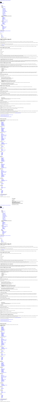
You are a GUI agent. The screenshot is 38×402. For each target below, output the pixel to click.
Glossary (2, 378)
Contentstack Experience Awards (4, 180)
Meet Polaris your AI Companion (14, 203)
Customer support (2, 385)
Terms (1, 399)
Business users (2, 364)
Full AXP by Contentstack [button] (3, 194)
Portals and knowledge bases (3, 167)
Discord (2, 397)
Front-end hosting (4, 215)
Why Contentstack (4, 231)
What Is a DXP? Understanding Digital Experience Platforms (6, 116)
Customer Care (2, 384)
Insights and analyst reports (3, 172)
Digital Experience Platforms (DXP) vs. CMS (5, 115)
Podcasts (2, 173)
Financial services (2, 164)
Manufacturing (2, 165)
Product (2, 5)
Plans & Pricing (2, 161)
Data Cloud (4, 213)
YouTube (2, 192)
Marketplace (2, 158)
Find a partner (2, 183)
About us (2, 186)
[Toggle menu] (1, 33)
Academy (1, 236)
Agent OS (4, 9)
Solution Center (2, 362)
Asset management (5, 11)
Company (2, 230)
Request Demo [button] (4, 120)
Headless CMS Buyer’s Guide (18, 317)
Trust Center (5, 399)
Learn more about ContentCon (20, 203)
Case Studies (2, 179)
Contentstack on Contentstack (4, 171)
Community (3, 23)
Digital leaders (2, 160)
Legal (0, 399)
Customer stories (3, 17)
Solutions (3, 18)
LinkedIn (2, 395)
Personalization (4, 13)
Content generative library (3, 174)
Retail (1, 163)
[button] (0, 1)
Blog (2, 19)
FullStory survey (3, 249)
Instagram (2, 191)
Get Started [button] (1, 120)
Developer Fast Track (3, 365)
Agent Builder (4, 219)
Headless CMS (2, 175)
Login (3, 236)
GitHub (2, 396)
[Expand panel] (12, 199)
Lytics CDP (4, 217)
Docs (2, 22)
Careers (3, 233)
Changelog (2, 363)
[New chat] (13, 199)
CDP (1, 381)
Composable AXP (3, 380)
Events (3, 20)
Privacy (3, 399)
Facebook (2, 190)
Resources (2, 16)
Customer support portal (3, 187)
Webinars (2, 377)
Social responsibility (4, 232)
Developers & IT (2, 159)
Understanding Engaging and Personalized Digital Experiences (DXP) (7, 319)
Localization (2, 166)
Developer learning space (5, 21)
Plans (1, 24)
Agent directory (5, 15)
